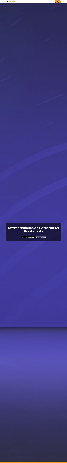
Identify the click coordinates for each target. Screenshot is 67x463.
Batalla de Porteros (18, 2)
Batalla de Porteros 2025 (28, 237)
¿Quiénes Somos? (26, 2)
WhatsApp (57, 2)
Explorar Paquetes (41, 237)
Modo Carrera (33, 2)
